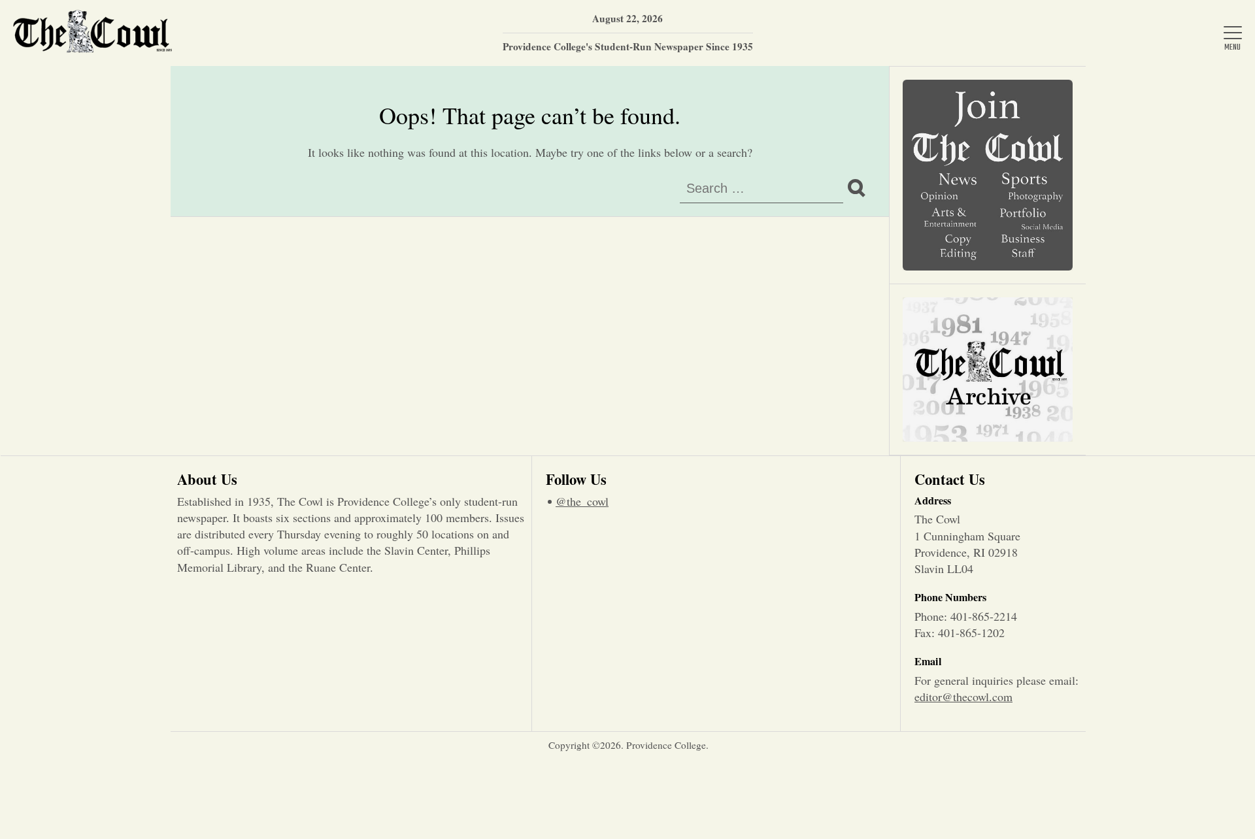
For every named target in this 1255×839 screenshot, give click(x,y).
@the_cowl (582, 501)
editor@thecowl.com (963, 696)
